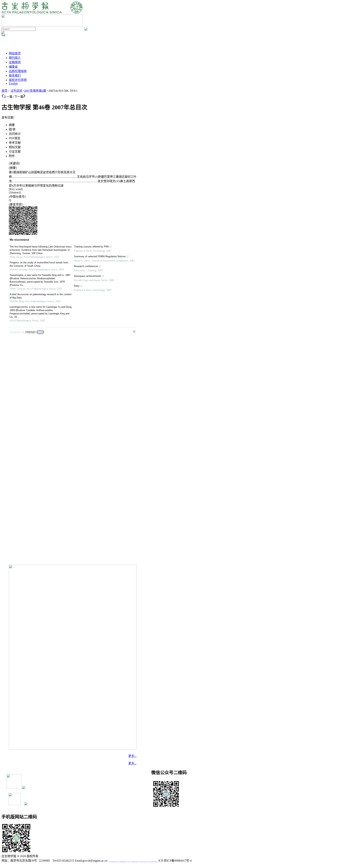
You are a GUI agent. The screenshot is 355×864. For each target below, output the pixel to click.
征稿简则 (15, 62)
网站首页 (15, 53)
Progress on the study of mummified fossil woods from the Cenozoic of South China (39, 264)
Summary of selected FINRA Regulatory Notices (100, 256)
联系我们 (15, 75)
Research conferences (86, 266)
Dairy (77, 285)
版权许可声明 (18, 80)
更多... (132, 755)
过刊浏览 (16, 90)
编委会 (13, 66)
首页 (4, 90)
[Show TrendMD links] (134, 331)
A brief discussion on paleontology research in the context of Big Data (41, 296)
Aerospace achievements (87, 276)
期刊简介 (15, 57)
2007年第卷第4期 (35, 90)
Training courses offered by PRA (91, 246)
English (13, 83)
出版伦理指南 (18, 71)
